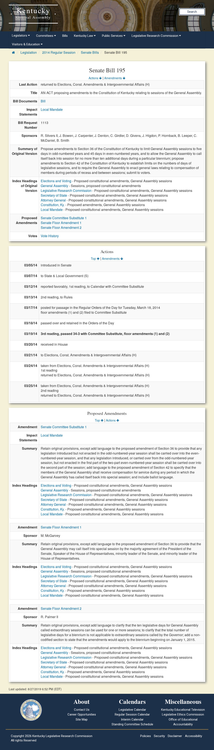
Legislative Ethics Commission (183, 714)
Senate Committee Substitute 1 (64, 217)
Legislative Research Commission (66, 190)
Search (192, 12)
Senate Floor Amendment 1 (61, 222)
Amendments (113, 78)
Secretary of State (54, 195)
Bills (65, 36)
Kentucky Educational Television (183, 710)
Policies (145, 736)
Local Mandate (52, 109)
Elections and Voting (56, 180)
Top (94, 258)
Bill (43, 101)
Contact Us (81, 710)
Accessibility (193, 736)
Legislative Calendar (132, 710)
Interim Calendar (132, 719)
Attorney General (53, 200)
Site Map (82, 719)
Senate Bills (90, 52)
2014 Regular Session (58, 52)
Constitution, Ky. (53, 204)
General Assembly (54, 185)
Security (159, 736)
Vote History (50, 235)
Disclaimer (175, 736)
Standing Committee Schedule (132, 724)
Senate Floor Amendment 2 (61, 227)
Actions (94, 78)
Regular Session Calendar (132, 714)
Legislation (28, 52)
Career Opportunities (82, 714)
